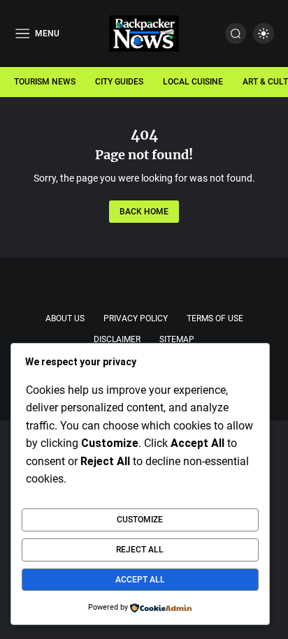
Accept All (140, 580)
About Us (65, 318)
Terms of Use (215, 318)
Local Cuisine (193, 82)
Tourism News (44, 82)
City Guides (119, 82)
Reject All (140, 549)
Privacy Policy (135, 318)
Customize (140, 519)
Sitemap (176, 339)
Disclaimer (117, 339)
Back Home (144, 211)
